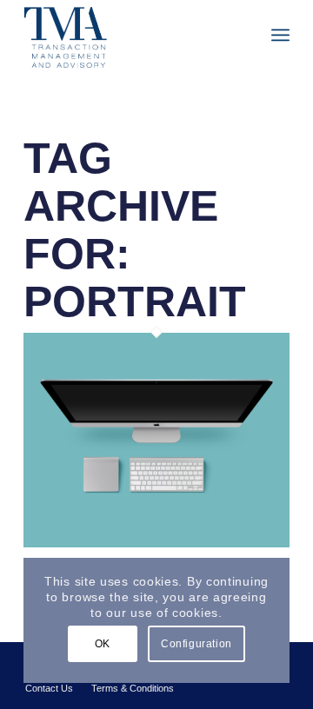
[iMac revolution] (156, 542)
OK (102, 644)
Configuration (196, 644)
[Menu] (280, 35)
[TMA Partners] (129, 35)
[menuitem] (280, 35)
